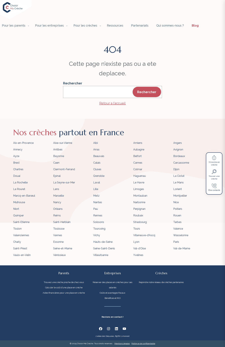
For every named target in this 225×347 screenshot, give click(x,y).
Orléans (58, 208)
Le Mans (178, 182)
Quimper (18, 215)
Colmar (137, 169)
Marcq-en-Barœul (24, 195)
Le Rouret (19, 189)
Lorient (177, 189)
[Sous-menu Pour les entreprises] (67, 25)
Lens (56, 189)
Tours (136, 228)
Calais (96, 162)
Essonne (58, 241)
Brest (16, 162)
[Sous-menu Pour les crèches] (100, 25)
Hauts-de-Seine (102, 241)
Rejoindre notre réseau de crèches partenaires (161, 282)
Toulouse (58, 228)
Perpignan (139, 208)
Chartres (18, 169)
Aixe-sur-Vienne (62, 142)
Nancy (57, 202)
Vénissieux (59, 255)
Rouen (177, 215)
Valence (178, 228)
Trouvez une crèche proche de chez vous (64, 282)
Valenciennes (21, 235)
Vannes (57, 235)
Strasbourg (140, 222)
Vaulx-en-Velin (22, 255)
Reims (57, 215)
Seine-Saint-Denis (104, 248)
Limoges (138, 189)
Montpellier (180, 195)
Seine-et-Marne (62, 248)
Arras (96, 149)
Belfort (137, 156)
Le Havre (138, 182)
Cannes (137, 162)
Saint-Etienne (21, 222)
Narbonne (139, 202)
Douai (16, 175)
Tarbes (177, 222)
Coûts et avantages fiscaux (112, 293)
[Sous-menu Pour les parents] (28, 25)
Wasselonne (180, 235)
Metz (96, 195)
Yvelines (138, 255)
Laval (96, 182)
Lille (95, 189)
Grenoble (98, 175)
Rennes (97, 215)
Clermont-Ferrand (64, 169)
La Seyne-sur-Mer (64, 182)
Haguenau (139, 175)
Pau (95, 208)
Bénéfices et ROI (113, 298)
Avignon (178, 149)
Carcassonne (181, 162)
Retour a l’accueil (112, 103)
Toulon (17, 228)
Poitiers (177, 208)
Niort (16, 208)
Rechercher (72, 83)
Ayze (16, 156)
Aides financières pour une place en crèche (64, 293)
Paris (176, 241)
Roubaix (138, 215)
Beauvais (98, 156)
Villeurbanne (100, 255)
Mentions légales (122, 343)
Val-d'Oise (139, 248)
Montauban (140, 195)
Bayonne (58, 156)
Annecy (17, 149)
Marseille (58, 195)
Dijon (176, 169)
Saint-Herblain (61, 222)
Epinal (57, 175)
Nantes (97, 202)
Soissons (98, 222)
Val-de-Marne (181, 248)
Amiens (137, 142)
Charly (17, 241)
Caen (56, 162)
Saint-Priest (20, 248)
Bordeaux (179, 156)
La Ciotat (178, 175)
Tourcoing (99, 228)
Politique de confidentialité (143, 343)
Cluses (97, 169)
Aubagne (138, 149)
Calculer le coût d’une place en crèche (64, 287)
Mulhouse (19, 202)
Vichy (96, 235)
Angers (177, 142)
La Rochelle (20, 182)
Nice (176, 202)
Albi (95, 142)
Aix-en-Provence (23, 142)
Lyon (136, 241)
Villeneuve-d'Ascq (144, 235)
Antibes (57, 149)
